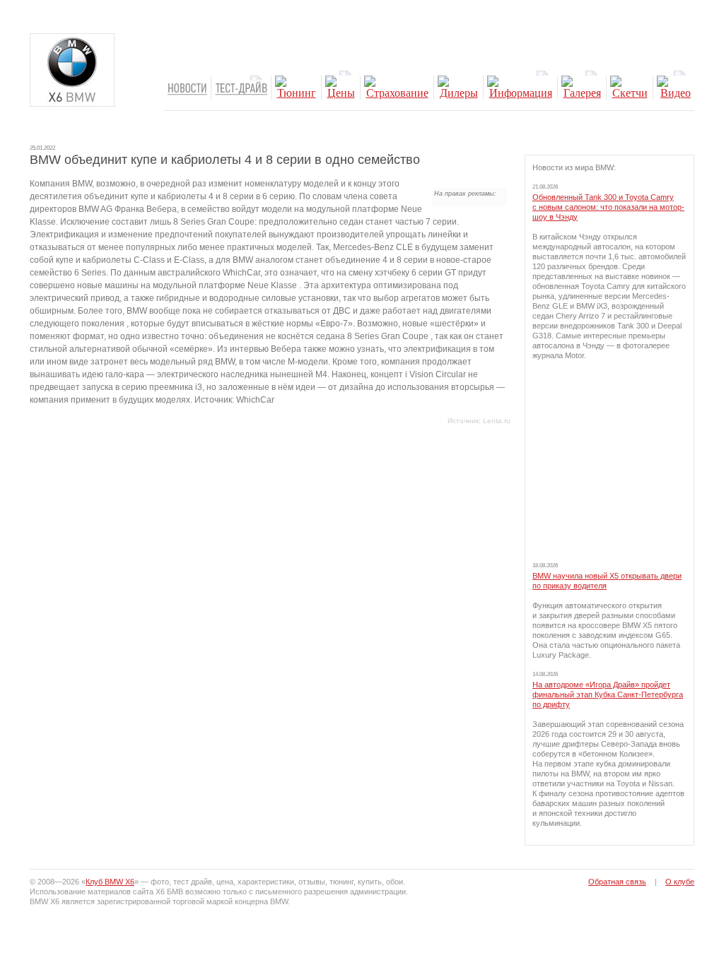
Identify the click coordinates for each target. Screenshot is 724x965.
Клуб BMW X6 (110, 881)
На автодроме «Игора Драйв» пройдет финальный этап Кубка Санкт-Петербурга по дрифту (607, 694)
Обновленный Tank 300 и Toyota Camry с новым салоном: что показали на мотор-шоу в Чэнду (608, 207)
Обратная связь (617, 881)
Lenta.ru (496, 421)
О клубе (679, 881)
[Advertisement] (609, 460)
